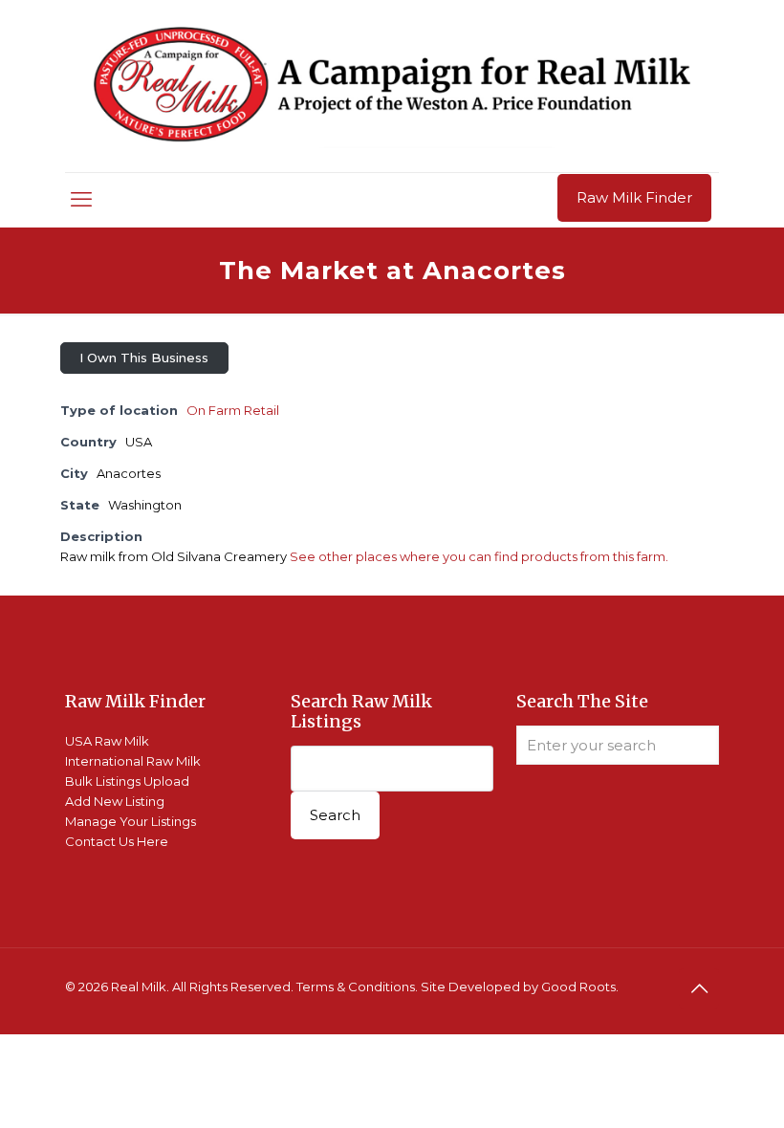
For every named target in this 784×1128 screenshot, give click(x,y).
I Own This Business (143, 357)
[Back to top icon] (699, 988)
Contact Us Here (116, 841)
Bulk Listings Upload (127, 781)
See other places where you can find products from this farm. (479, 556)
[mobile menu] (81, 200)
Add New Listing (114, 801)
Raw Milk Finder (634, 197)
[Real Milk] (392, 86)
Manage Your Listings (130, 821)
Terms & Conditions (355, 986)
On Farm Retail (232, 410)
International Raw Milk (133, 761)
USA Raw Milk (107, 740)
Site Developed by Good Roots (518, 986)
